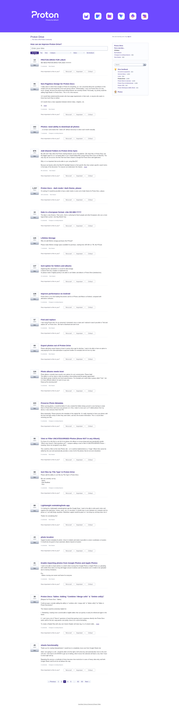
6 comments (44, 328)
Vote (34, 65)
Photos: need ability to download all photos (60, 127)
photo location (47, 537)
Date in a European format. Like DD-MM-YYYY (61, 212)
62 (78, 681)
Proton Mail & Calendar (124, 81)
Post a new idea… (119, 48)
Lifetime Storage (48, 238)
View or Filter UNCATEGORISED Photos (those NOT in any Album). (70, 439)
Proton (120, 92)
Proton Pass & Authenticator (126, 83)
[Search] (144, 64)
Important (80, 72)
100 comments (44, 194)
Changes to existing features (56, 133)
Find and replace (48, 320)
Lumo (119, 76)
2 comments (44, 66)
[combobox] (129, 64)
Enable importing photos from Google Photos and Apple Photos (69, 563)
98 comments (44, 170)
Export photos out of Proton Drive (56, 346)
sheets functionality (49, 645)
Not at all (69, 72)
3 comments (44, 109)
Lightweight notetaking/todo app (55, 505)
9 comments (44, 354)
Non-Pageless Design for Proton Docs (57, 84)
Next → (87, 681)
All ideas (116, 50)
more (45, 105)
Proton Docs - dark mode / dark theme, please (61, 188)
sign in (129, 36)
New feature (52, 66)
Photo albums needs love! (52, 372)
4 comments (44, 545)
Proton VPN (121, 85)
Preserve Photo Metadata (52, 403)
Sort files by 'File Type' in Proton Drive (58, 472)
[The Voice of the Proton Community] (89, 16)
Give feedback (123, 69)
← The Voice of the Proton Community (41, 39)
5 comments (44, 302)
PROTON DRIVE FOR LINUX (53, 60)
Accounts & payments (124, 72)
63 (82, 681)
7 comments (44, 133)
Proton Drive (122, 78)
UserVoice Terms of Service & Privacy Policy (89, 704)
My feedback (90, 53)
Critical (91, 72)
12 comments (44, 276)
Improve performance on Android (55, 294)
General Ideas (122, 74)
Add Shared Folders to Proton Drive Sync (59, 151)
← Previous (52, 681)
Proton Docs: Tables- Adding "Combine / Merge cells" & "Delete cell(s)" (72, 597)
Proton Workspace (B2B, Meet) (126, 88)
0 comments (44, 220)
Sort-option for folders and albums (56, 266)
